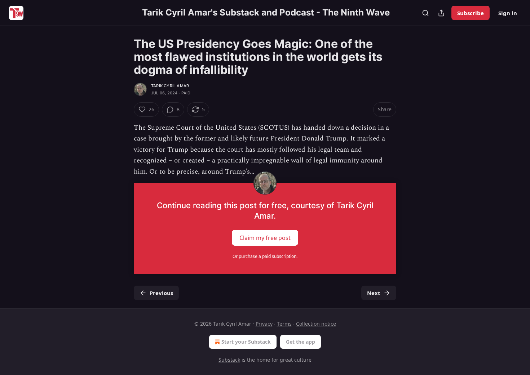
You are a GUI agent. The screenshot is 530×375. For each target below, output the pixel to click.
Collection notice (316, 323)
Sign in (507, 13)
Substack (229, 359)
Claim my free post (265, 238)
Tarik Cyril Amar (170, 85)
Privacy (264, 323)
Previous (161, 292)
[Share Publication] (441, 13)
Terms (284, 323)
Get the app (300, 341)
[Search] (425, 13)
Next (373, 292)
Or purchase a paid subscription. (265, 256)
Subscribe (470, 13)
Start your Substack (246, 341)
